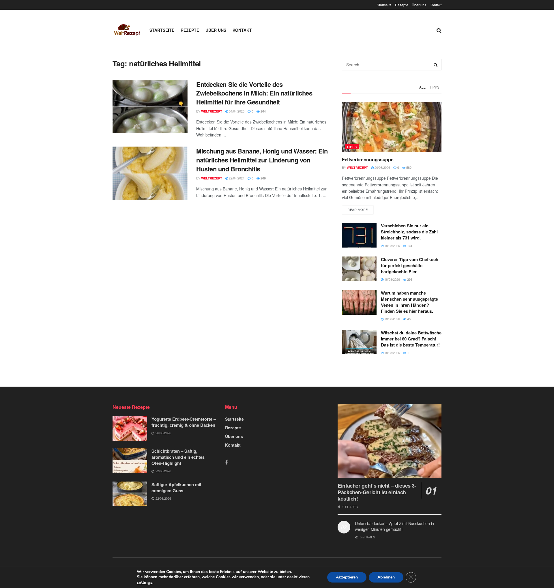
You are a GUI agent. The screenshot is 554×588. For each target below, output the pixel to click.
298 (409, 279)
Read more (357, 209)
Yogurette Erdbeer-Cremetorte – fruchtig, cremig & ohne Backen (183, 422)
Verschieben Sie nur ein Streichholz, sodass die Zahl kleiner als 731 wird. (409, 231)
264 (263, 111)
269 (263, 178)
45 (408, 319)
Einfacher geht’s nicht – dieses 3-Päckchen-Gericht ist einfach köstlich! (377, 492)
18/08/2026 (391, 245)
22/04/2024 (236, 178)
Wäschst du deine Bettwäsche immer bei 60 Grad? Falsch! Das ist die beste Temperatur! (411, 338)
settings (144, 582)
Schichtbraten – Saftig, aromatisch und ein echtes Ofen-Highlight (178, 457)
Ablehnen (386, 577)
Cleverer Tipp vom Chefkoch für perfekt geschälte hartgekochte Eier (409, 265)
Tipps (434, 87)
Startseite (384, 4)
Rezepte (401, 4)
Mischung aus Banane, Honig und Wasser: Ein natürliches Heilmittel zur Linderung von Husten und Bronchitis (262, 159)
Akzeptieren (347, 577)
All (422, 87)
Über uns (419, 4)
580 (408, 167)
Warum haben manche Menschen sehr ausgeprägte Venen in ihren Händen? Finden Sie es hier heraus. (409, 302)
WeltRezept (211, 111)
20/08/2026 (382, 167)
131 (409, 246)
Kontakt (435, 4)
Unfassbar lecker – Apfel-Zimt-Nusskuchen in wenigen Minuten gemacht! (394, 526)
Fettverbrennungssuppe (367, 159)
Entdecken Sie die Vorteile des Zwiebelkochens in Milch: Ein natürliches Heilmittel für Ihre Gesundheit (254, 93)
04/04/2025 (236, 111)
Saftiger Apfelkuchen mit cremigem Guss (176, 487)
